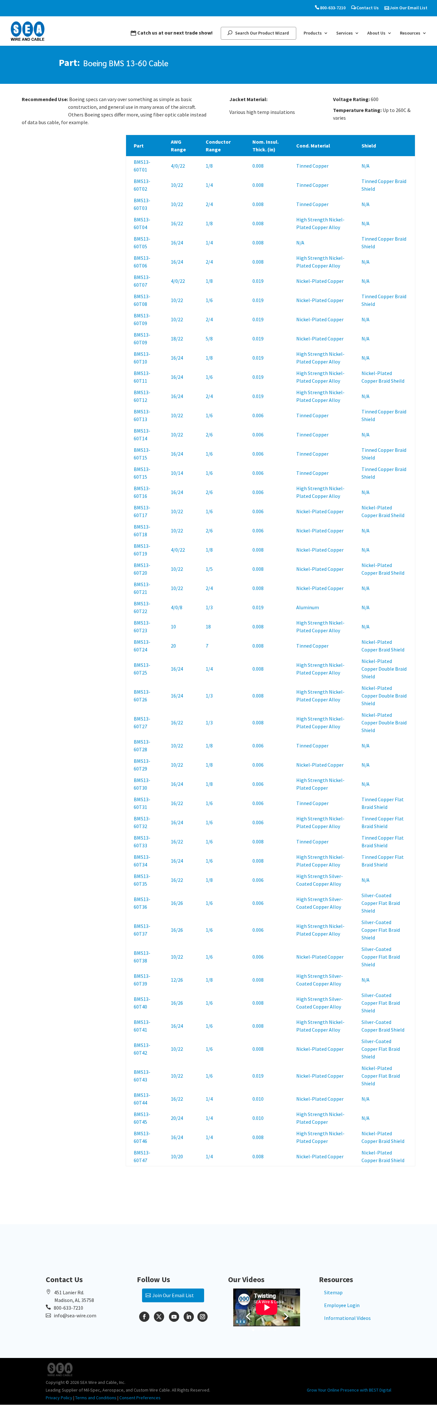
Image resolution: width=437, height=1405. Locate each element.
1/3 (209, 607)
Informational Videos (347, 1318)
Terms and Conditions (95, 1398)
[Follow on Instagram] (202, 1317)
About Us (376, 33)
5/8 (209, 338)
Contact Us (367, 8)
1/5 (209, 569)
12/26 (177, 980)
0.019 (258, 281)
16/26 (177, 903)
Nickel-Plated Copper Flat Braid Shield (381, 1076)
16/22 (177, 223)
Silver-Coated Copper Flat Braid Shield (381, 903)
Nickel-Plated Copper (320, 281)
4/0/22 (178, 166)
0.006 (258, 415)
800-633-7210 (333, 8)
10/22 (177, 185)
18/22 (177, 338)
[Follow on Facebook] (144, 1317)
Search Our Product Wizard (262, 33)
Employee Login (342, 1305)
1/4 (209, 185)
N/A (365, 166)
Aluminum (307, 607)
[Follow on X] (159, 1317)
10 (173, 626)
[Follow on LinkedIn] (189, 1317)
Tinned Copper (312, 166)
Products (313, 33)
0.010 (258, 1099)
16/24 (177, 242)
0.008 (258, 166)
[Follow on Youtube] (174, 1317)
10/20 (177, 1156)
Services (344, 33)
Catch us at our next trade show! (175, 33)
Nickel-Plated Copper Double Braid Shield (384, 669)
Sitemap (333, 1292)
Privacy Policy (59, 1398)
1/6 (209, 300)
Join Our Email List (408, 8)
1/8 (209, 166)
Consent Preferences (140, 1398)
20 (173, 646)
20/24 (177, 1118)
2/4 (209, 204)
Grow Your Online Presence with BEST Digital (349, 1390)
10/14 (177, 473)
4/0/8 (176, 607)
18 (208, 626)
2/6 (209, 434)
